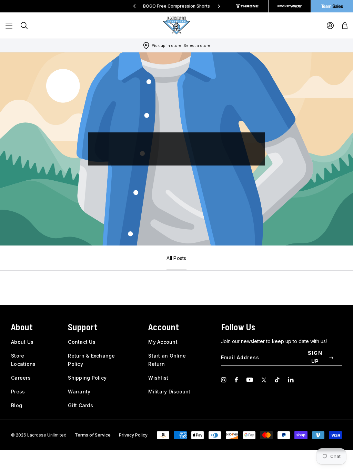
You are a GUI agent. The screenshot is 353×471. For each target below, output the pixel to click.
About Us (22, 342)
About (22, 327)
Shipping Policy (87, 378)
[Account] (330, 25)
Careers (21, 378)
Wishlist (158, 378)
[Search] (24, 25)
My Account (163, 342)
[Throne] (247, 6)
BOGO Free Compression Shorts (176, 6)
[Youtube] (249, 379)
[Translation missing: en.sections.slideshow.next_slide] (219, 6)
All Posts (176, 258)
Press (18, 391)
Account (163, 327)
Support (83, 327)
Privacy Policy (133, 435)
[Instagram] (223, 379)
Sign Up (315, 357)
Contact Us (81, 342)
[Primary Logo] (176, 25)
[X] (263, 379)
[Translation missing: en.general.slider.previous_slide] (134, 6)
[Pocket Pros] (289, 6)
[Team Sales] (332, 6)
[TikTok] (277, 380)
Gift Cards (80, 405)
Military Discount (169, 391)
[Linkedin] (291, 380)
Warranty (79, 391)
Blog (16, 405)
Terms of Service (93, 435)
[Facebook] (236, 379)
